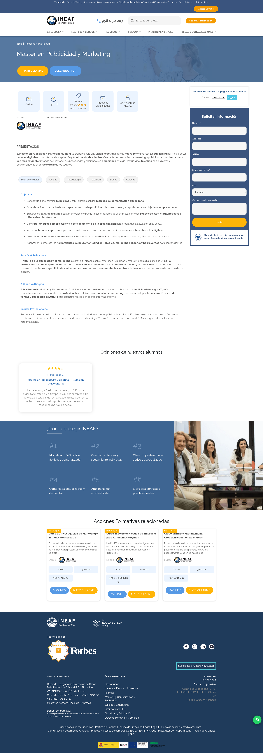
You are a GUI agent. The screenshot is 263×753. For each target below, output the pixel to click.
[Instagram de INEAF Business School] (195, 647)
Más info (59, 590)
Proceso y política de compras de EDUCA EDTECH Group (123, 730)
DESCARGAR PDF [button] (65, 70)
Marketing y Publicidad (37, 43)
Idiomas (109, 692)
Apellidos (196, 139)
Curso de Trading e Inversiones (81, 2)
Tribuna (133, 32)
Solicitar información (200, 20)
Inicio (20, 43)
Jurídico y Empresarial (117, 704)
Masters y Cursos (83, 32)
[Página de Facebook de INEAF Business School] (186, 647)
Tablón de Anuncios (204, 730)
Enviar (219, 222)
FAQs (132, 734)
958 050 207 (112, 20)
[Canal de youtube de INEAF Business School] (212, 647)
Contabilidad (112, 684)
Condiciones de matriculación (76, 727)
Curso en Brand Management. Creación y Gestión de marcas (183, 535)
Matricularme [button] (33, 70)
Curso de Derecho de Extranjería (193, 2)
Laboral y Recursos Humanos (121, 688)
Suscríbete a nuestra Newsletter (196, 665)
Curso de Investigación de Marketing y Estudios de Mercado (73, 535)
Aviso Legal (151, 727)
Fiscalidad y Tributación (118, 713)
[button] (30, 179)
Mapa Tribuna (183, 730)
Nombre (196, 123)
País (194, 185)
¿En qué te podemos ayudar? (205, 200)
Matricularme (84, 590)
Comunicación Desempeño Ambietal (68, 730)
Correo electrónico (201, 170)
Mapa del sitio (166, 730)
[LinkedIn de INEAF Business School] (203, 647)
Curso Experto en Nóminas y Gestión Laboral (157, 2)
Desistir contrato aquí (59, 710)
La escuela (54, 32)
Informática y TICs (115, 709)
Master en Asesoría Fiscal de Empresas (69, 703)
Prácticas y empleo (161, 32)
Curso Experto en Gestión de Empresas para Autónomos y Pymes (131, 535)
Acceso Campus (206, 9)
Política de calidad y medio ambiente (180, 727)
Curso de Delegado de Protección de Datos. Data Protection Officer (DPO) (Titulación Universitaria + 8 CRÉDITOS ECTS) (71, 687)
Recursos (111, 32)
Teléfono (196, 154)
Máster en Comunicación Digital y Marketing (116, 2)
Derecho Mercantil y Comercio (122, 717)
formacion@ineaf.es (205, 684)
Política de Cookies (105, 727)
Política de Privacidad (130, 727)
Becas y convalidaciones (197, 32)
